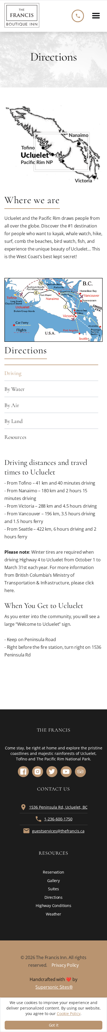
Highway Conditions (53, 905)
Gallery (53, 880)
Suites (53, 888)
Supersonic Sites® (53, 987)
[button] (96, 16)
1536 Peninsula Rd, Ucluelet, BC (58, 807)
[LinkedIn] (80, 771)
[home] (21, 16)
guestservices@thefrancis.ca (58, 831)
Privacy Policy (65, 965)
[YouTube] (66, 771)
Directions (53, 897)
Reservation (53, 872)
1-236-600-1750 (58, 818)
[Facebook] (23, 771)
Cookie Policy (68, 1013)
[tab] (51, 372)
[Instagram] (37, 771)
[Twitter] (51, 771)
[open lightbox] (53, 310)
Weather (53, 914)
